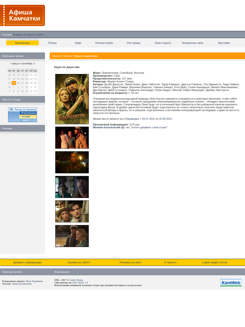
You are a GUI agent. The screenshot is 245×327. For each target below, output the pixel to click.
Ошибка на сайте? (79, 262)
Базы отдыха (163, 42)
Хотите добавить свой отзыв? (149, 127)
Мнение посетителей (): (109, 127)
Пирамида (131, 118)
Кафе (78, 42)
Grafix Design (76, 280)
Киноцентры (22, 42)
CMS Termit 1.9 (80, 282)
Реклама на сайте (130, 262)
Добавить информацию (27, 262)
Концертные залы (192, 42)
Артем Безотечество (22, 283)
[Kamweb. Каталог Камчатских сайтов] (230, 285)
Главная (56, 56)
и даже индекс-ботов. (215, 262)
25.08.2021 (165, 118)
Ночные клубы (104, 42)
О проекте (170, 262)
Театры (52, 42)
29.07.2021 (148, 118)
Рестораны (133, 42)
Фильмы (67, 56)
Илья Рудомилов (34, 281)
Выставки (224, 42)
